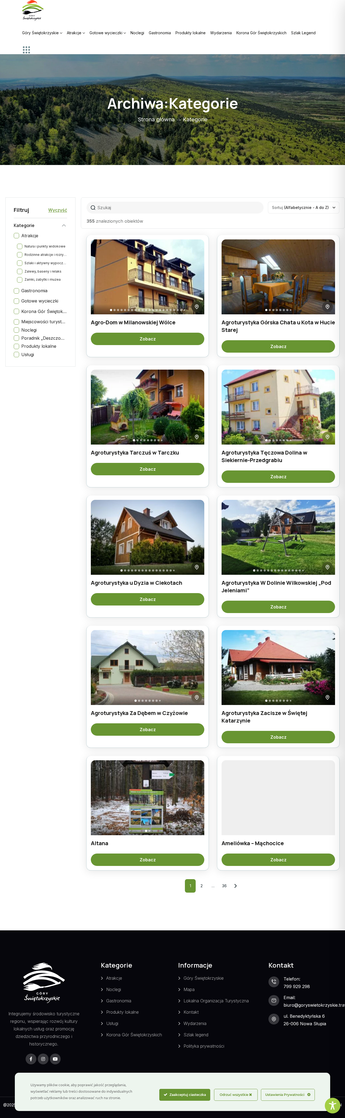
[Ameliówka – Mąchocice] (278, 797)
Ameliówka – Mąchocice (253, 843)
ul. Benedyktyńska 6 (304, 1016)
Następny (235, 886)
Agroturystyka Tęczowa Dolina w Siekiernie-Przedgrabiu (264, 456)
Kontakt (191, 1012)
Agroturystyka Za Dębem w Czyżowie (139, 713)
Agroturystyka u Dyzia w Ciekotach (136, 582)
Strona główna (156, 119)
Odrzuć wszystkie (234, 1095)
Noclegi (137, 32)
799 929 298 (297, 986)
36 (226, 883)
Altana (99, 843)
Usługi (112, 1023)
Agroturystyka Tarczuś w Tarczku (135, 452)
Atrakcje (74, 32)
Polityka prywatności (204, 1046)
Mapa (189, 989)
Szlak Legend (303, 32)
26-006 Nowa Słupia (305, 1023)
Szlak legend (196, 1034)
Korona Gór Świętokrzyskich (261, 32)
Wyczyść (57, 210)
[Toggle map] (196, 306)
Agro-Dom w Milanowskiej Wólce (133, 322)
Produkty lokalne (190, 32)
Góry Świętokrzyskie (40, 32)
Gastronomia (160, 32)
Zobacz (148, 339)
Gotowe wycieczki (105, 32)
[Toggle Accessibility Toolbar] (332, 1105)
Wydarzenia (221, 32)
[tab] (111, 310)
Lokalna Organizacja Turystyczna (216, 1000)
